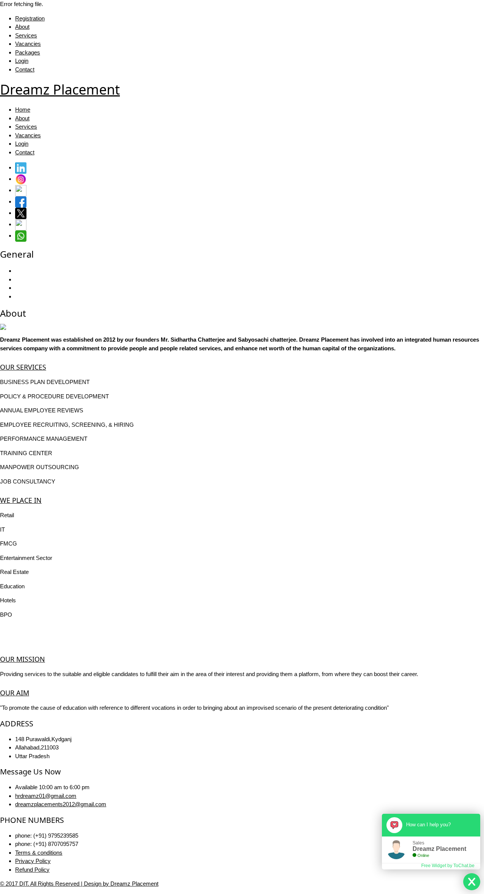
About (22, 26)
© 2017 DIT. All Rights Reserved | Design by (55, 883)
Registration (30, 18)
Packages (27, 52)
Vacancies (28, 43)
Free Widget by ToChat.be (448, 865)
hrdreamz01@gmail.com (45, 796)
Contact (24, 69)
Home (22, 109)
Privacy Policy (33, 861)
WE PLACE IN (21, 500)
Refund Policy (32, 869)
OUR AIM (14, 692)
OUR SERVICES (23, 367)
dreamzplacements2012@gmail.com (60, 804)
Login (21, 61)
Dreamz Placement (134, 883)
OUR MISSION (22, 659)
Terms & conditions (38, 852)
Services (26, 35)
